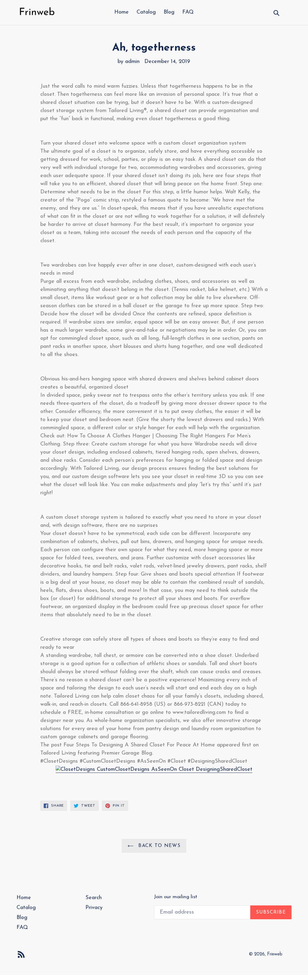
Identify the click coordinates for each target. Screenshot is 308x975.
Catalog (146, 12)
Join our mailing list (175, 896)
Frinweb (274, 954)
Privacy (94, 908)
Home (121, 12)
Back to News (158, 845)
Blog (169, 12)
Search (93, 898)
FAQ (188, 12)
